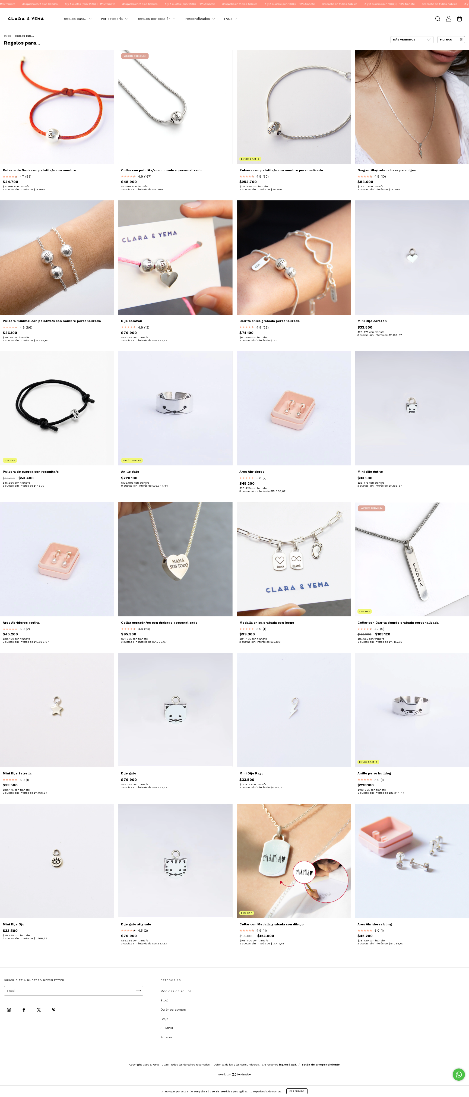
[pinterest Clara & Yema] (54, 1010)
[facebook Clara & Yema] (24, 1010)
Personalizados (198, 19)
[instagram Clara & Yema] (9, 1010)
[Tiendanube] (235, 1075)
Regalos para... (75, 19)
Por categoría (112, 19)
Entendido (297, 1091)
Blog (163, 1000)
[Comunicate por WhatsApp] (459, 1074)
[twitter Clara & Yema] (39, 1010)
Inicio (7, 35)
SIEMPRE (167, 1028)
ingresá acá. (288, 1064)
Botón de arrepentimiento (321, 1064)
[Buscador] (438, 19)
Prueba (166, 1037)
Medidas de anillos (176, 991)
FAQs (228, 19)
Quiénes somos (173, 1009)
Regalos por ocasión (154, 19)
